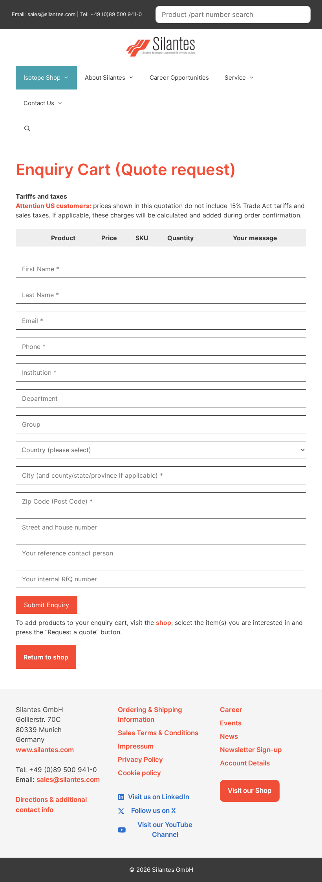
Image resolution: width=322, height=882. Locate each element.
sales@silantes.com (68, 779)
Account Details (245, 763)
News (229, 736)
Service (235, 77)
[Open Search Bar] (27, 129)
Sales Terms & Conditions (158, 733)
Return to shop (46, 657)
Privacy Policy (140, 759)
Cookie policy (139, 773)
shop (163, 622)
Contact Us (39, 103)
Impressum (136, 746)
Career (231, 710)
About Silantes (105, 77)
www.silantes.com (45, 750)
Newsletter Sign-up (251, 750)
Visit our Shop (250, 790)
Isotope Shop (42, 77)
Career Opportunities (179, 77)
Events (231, 723)
